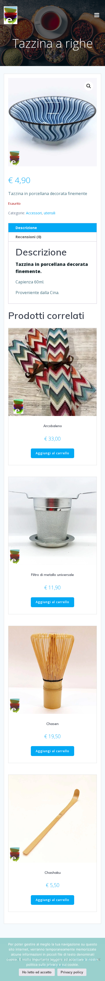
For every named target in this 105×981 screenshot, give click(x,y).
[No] (98, 959)
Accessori (34, 213)
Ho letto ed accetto (36, 972)
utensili (49, 213)
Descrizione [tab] (26, 227)
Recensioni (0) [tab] (28, 236)
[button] (88, 86)
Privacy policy (72, 972)
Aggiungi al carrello (52, 453)
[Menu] (97, 15)
